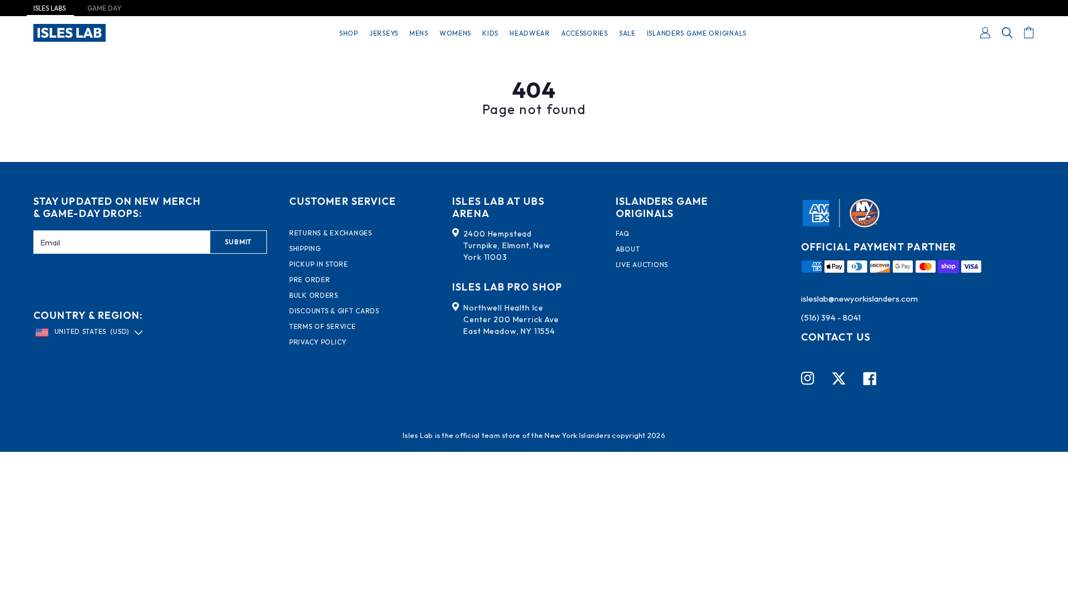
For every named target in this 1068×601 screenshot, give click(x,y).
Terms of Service (322, 326)
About (628, 249)
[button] (1007, 33)
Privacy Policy (318, 342)
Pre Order (309, 280)
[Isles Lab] (69, 33)
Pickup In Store (318, 264)
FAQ (623, 233)
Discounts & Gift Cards (334, 311)
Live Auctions (642, 265)
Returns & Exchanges (330, 233)
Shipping (305, 248)
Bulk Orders (313, 295)
